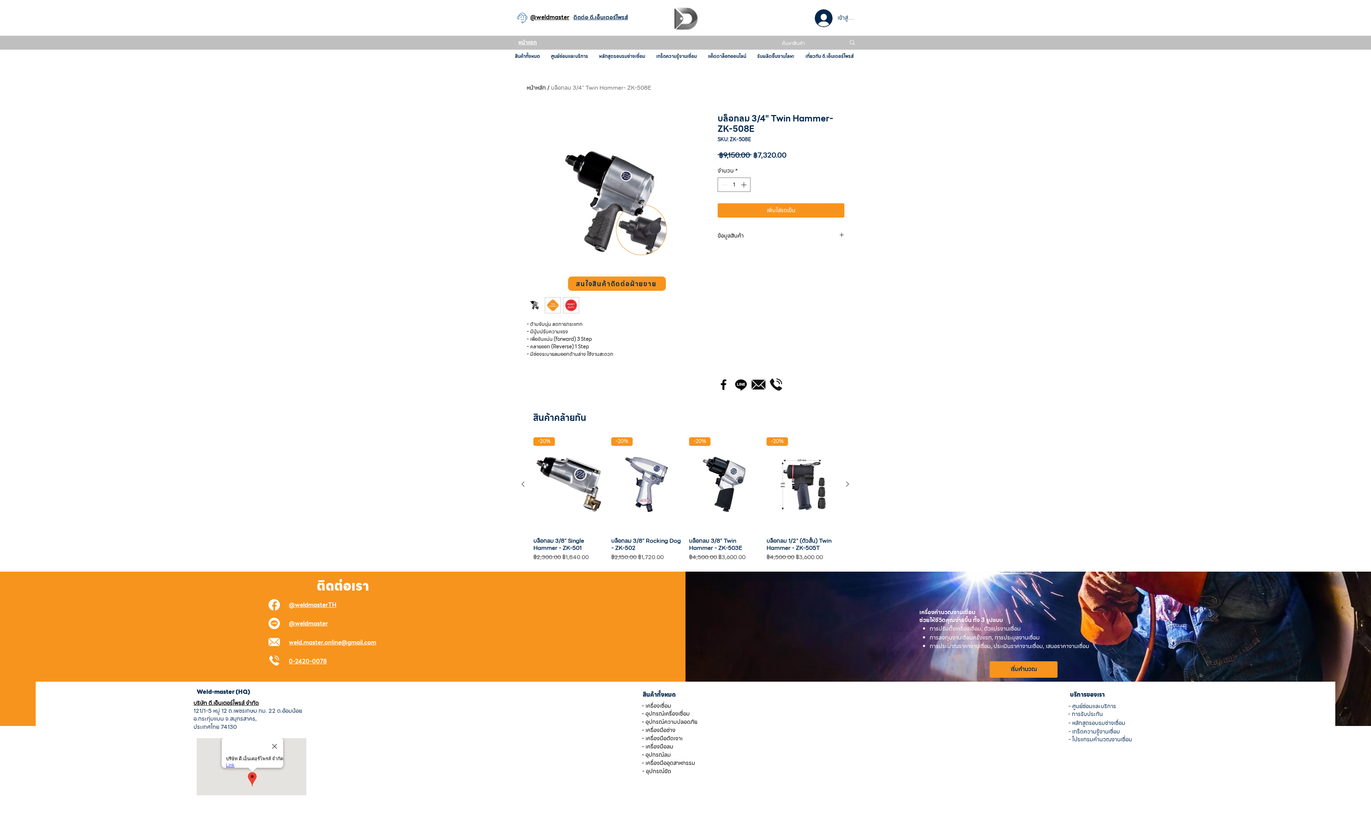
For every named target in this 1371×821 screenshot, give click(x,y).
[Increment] (744, 184)
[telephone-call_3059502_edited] (776, 385)
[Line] (741, 385)
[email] (758, 385)
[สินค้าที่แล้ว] (523, 484)
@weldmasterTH (312, 605)
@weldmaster (308, 623)
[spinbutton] (734, 184)
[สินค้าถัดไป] (847, 484)
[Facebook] (723, 385)
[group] (685, 499)
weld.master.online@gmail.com (332, 642)
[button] (617, 284)
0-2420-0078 (308, 661)
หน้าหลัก (536, 87)
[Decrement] (724, 184)
